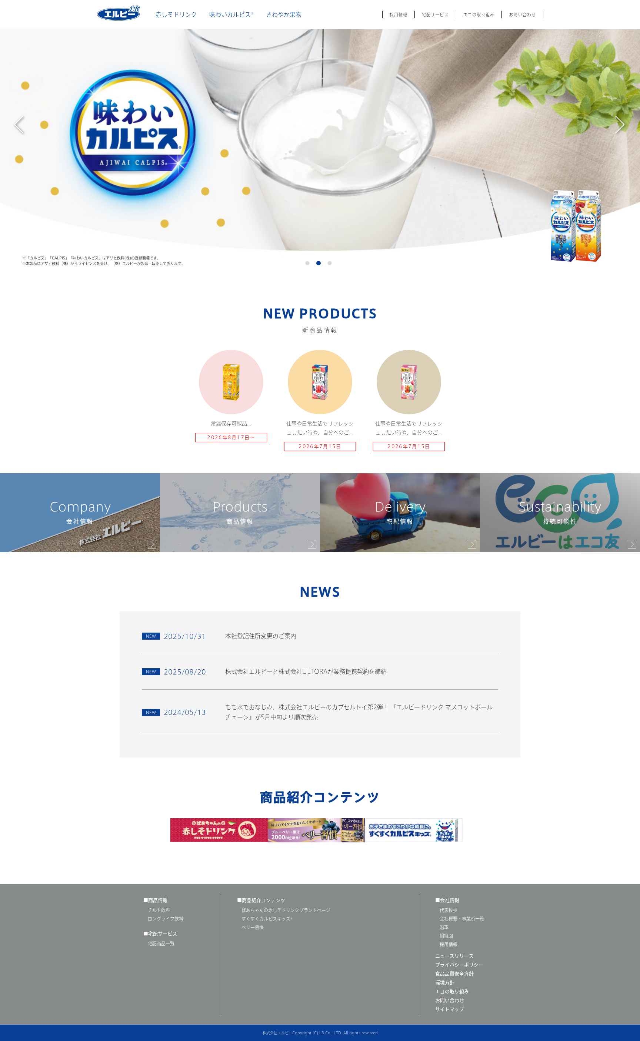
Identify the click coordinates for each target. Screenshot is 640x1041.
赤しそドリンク (176, 14)
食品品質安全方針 (454, 973)
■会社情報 (447, 900)
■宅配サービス (160, 933)
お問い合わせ (522, 15)
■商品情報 (155, 900)
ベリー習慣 (252, 927)
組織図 (446, 936)
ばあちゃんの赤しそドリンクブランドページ (285, 910)
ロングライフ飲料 (165, 918)
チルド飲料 (159, 910)
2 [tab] (320, 264)
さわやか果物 (283, 14)
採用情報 (398, 15)
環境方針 (444, 982)
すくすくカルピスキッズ (267, 918)
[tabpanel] (320, 135)
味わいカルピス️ (231, 14)
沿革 (444, 927)
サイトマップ (449, 1009)
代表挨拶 (448, 910)
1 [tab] (309, 264)
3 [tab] (331, 264)
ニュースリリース (454, 956)
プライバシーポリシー (459, 964)
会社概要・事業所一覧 (462, 918)
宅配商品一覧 (161, 943)
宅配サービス (435, 15)
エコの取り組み (479, 15)
